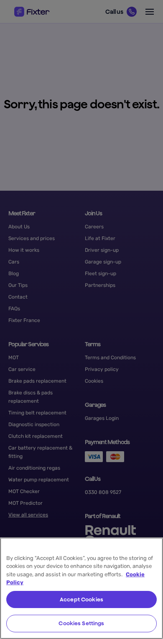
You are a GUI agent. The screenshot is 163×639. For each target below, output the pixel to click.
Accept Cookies (81, 599)
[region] (81, 588)
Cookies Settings (81, 623)
